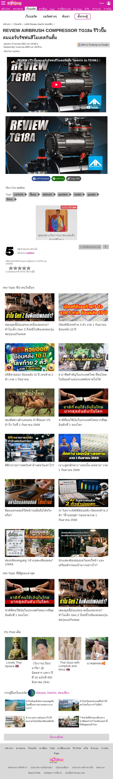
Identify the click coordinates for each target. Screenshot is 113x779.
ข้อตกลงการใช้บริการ (17, 767)
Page (56, 753)
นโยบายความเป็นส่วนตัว (41, 767)
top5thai (16, 51)
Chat (52, 9)
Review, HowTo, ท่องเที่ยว (52, 692)
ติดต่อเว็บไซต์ (34, 773)
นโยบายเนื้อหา (62, 767)
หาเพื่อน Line (64, 8)
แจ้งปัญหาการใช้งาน (53, 773)
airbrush (47, 194)
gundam (63, 194)
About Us (100, 767)
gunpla (91, 194)
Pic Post (77, 9)
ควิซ (86, 8)
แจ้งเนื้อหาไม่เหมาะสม (75, 773)
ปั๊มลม (33, 194)
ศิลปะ (10, 199)
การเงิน (107, 8)
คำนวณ (96, 8)
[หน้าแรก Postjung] (14, 3)
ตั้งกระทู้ (83, 16)
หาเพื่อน (43, 8)
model (77, 194)
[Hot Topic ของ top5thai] (10, 257)
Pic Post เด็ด (12, 632)
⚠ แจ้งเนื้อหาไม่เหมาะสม (90, 247)
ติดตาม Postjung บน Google (95, 45)
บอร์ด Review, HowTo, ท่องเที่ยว (38, 24)
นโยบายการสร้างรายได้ (82, 767)
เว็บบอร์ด (31, 8)
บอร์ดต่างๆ (50, 16)
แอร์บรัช (18, 194)
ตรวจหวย (18, 8)
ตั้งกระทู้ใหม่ (56, 737)
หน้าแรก (5, 8)
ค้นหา (66, 16)
